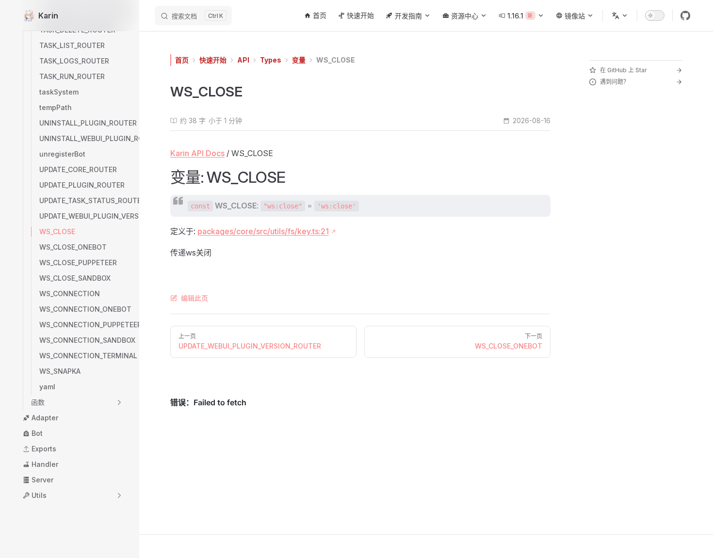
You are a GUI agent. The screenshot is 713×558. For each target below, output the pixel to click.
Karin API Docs (197, 153)
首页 (182, 60)
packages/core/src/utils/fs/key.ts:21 (263, 231)
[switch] (654, 15)
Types (270, 60)
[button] (77, 402)
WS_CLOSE (335, 60)
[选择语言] (620, 15)
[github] (685, 15)
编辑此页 (194, 298)
